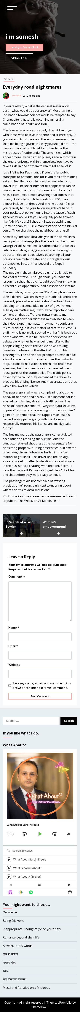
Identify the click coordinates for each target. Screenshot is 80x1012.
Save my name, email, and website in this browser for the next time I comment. (42, 685)
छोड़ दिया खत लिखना (14, 979)
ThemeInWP (39, 1007)
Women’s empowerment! (54, 524)
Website (14, 665)
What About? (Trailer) (27, 876)
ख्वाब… (6, 971)
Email (13, 646)
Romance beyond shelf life (21, 937)
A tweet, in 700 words (17, 946)
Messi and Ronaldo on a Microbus (26, 988)
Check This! (19, 57)
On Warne (10, 912)
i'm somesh (22, 37)
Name (13, 627)
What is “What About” (27, 868)
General (9, 79)
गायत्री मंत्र (9, 962)
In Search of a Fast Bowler (19, 524)
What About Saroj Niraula (29, 859)
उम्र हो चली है (10, 954)
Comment (16, 576)
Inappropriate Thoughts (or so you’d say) (32, 929)
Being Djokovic (13, 921)
